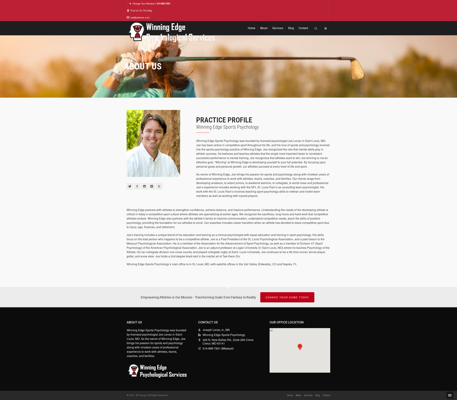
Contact (326, 395)
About (298, 395)
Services (308, 395)
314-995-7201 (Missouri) (218, 348)
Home (290, 395)
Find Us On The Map (141, 10)
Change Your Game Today (287, 297)
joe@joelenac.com (140, 17)
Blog (317, 395)
